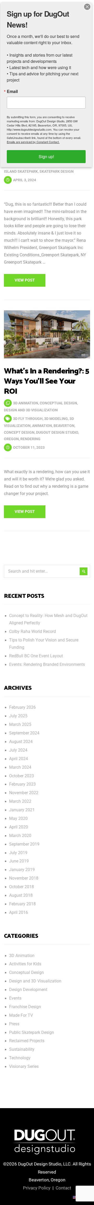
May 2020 (18, 818)
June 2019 (19, 861)
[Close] (87, 7)
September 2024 (24, 733)
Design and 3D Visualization (31, 410)
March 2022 (20, 801)
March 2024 (20, 767)
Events (15, 998)
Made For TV (21, 1015)
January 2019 (22, 869)
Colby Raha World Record (32, 631)
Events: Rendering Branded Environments (47, 664)
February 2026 (22, 707)
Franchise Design (25, 1007)
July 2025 (18, 716)
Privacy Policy (36, 1187)
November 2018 (23, 878)
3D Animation (25, 403)
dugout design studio (57, 432)
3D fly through (28, 419)
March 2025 (20, 724)
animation (42, 426)
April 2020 (18, 827)
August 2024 (21, 741)
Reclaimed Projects (26, 1041)
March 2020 (20, 835)
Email (12, 91)
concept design (19, 432)
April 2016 (18, 912)
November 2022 (23, 793)
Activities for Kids (25, 964)
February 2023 (22, 784)
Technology (20, 1058)
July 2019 (18, 853)
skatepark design (56, 171)
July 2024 (18, 750)
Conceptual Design (58, 403)
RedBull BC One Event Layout (36, 656)
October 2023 (21, 776)
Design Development (28, 989)
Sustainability (21, 1049)
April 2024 (18, 759)
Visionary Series (24, 1066)
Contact (63, 1187)
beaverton (64, 426)
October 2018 (21, 887)
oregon (11, 439)
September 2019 (24, 844)
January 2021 (22, 810)
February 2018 (22, 904)
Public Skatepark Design (31, 1032)
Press (14, 1024)
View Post (25, 280)
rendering (30, 439)
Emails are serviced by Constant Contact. (33, 142)
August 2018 (21, 895)
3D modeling (56, 419)
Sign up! (46, 156)
